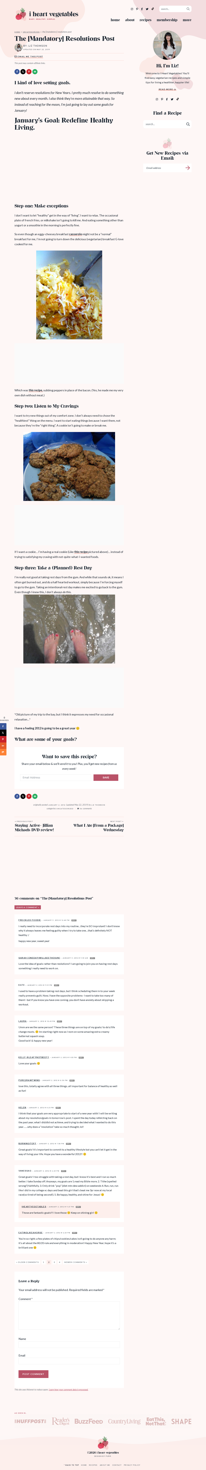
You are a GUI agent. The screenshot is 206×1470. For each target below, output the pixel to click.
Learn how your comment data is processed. (68, 1389)
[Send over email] (34, 71)
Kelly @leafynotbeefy (34, 1057)
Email (22, 1355)
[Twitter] (147, 9)
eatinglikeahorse (31, 1233)
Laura (23, 1021)
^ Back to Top (71, 1465)
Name (22, 1339)
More (187, 20)
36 (86, 809)
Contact (117, 1465)
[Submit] (188, 8)
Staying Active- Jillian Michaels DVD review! (34, 827)
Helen (22, 1107)
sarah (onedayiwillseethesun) (39, 958)
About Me (105, 1465)
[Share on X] (23, 71)
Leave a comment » (27, 907)
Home (115, 20)
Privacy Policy (132, 1465)
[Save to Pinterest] (29, 71)
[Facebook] (142, 9)
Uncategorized (31, 32)
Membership (167, 20)
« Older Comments (27, 1262)
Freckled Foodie (30, 920)
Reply (74, 920)
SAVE (106, 777)
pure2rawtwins (29, 1080)
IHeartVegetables (34, 1207)
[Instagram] (132, 9)
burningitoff (27, 1143)
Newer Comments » (75, 1262)
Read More (166, 89)
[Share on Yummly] (3, 745)
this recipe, (36, 390)
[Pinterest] (137, 9)
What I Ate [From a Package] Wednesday (98, 827)
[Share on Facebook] (17, 71)
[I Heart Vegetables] (47, 14)
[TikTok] (152, 8)
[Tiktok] (177, 99)
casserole (75, 234)
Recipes (145, 20)
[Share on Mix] (3, 752)
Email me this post (30, 57)
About (129, 20)
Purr (108, 1456)
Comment (26, 1299)
